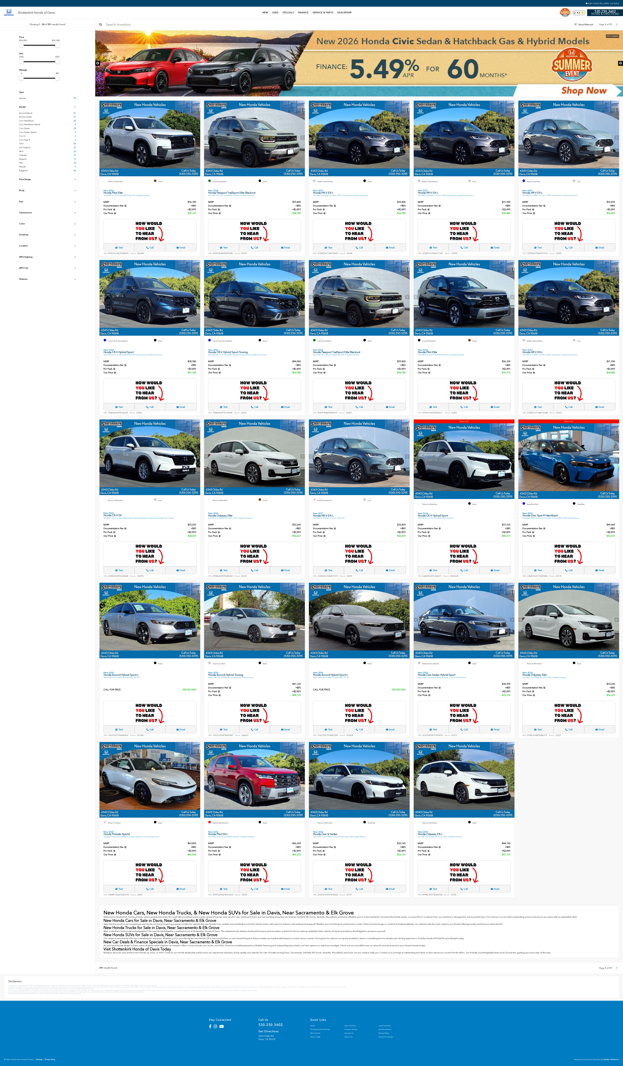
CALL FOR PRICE (112, 690)
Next (620, 63)
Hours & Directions (605, 14)
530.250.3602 (605, 11)
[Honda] (9, 12)
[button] (197, 137)
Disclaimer (612, 36)
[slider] (21, 45)
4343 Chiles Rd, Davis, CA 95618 (603, 4)
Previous (97, 63)
